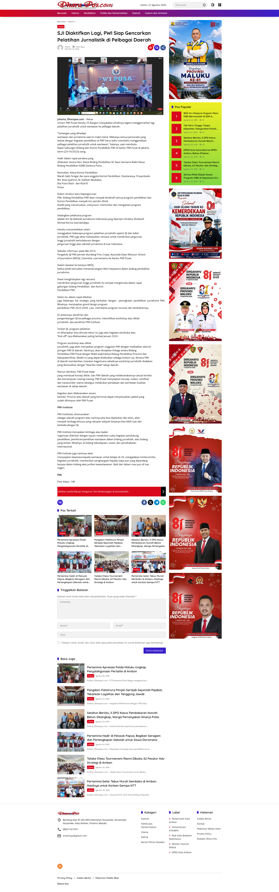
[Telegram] (157, 502)
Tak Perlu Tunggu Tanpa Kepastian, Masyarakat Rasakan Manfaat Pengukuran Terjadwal (201, 127)
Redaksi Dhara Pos (207, 838)
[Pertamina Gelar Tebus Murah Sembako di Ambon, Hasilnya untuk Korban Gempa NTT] (148, 562)
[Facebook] (144, 502)
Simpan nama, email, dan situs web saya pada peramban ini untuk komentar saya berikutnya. (113, 642)
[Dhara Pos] (85, 4)
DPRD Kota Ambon (182, 852)
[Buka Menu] (220, 5)
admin (67, 47)
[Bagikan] (163, 47)
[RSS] (59, 866)
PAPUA (144, 837)
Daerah (145, 818)
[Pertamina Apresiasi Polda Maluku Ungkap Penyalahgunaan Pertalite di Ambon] (74, 526)
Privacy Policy (204, 833)
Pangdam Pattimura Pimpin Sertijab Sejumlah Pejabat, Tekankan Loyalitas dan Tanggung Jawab (109, 543)
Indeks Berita (204, 818)
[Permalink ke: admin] (61, 48)
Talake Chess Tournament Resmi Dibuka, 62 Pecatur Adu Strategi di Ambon (110, 579)
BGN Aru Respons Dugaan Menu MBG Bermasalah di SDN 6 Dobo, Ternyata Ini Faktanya (201, 115)
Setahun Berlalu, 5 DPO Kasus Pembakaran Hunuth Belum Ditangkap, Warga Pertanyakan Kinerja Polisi (148, 543)
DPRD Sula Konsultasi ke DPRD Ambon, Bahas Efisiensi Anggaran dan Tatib (200, 152)
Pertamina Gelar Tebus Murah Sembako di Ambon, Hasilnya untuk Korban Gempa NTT (147, 579)
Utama (61, 26)
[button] (204, 5)
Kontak (200, 823)
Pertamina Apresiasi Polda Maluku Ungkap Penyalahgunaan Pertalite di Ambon (72, 543)
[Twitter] (150, 502)
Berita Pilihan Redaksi (153, 842)
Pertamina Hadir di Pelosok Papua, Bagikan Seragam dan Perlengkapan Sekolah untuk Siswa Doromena (73, 579)
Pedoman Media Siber (209, 828)
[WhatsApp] (163, 502)
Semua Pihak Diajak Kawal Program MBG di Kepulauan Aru (201, 176)
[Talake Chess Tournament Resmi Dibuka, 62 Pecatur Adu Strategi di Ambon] (111, 562)
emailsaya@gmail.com (75, 835)
